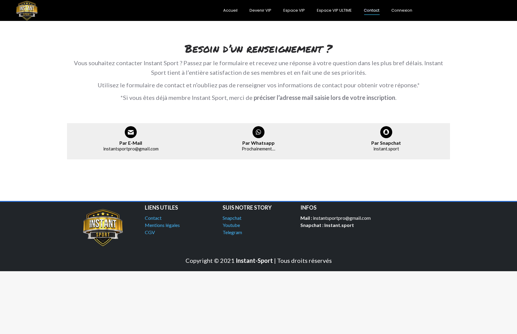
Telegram (232, 232)
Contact (153, 218)
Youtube (231, 225)
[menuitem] (230, 10)
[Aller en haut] (508, 325)
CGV (150, 232)
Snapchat (232, 218)
